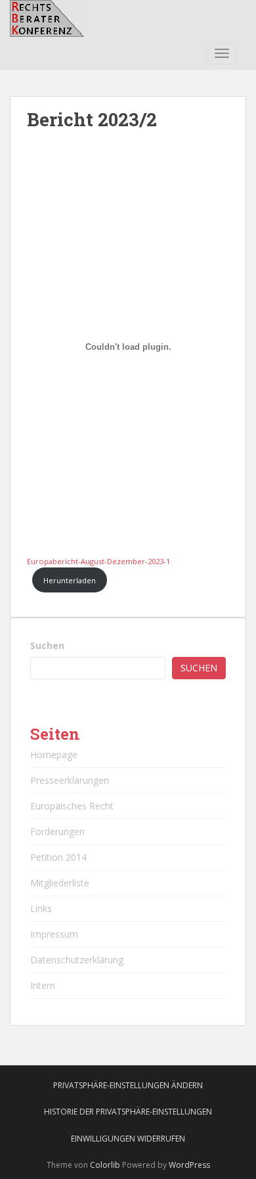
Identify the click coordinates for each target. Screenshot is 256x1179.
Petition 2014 (58, 857)
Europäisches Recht (72, 806)
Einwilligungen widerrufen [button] (128, 1138)
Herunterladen (69, 580)
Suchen (47, 645)
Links (41, 908)
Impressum (54, 934)
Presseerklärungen (69, 780)
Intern (42, 985)
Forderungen (57, 831)
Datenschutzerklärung (76, 959)
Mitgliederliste (59, 883)
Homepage (53, 754)
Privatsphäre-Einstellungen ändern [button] (128, 1085)
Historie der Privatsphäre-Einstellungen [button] (128, 1111)
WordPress (189, 1164)
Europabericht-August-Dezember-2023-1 (98, 561)
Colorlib (105, 1164)
